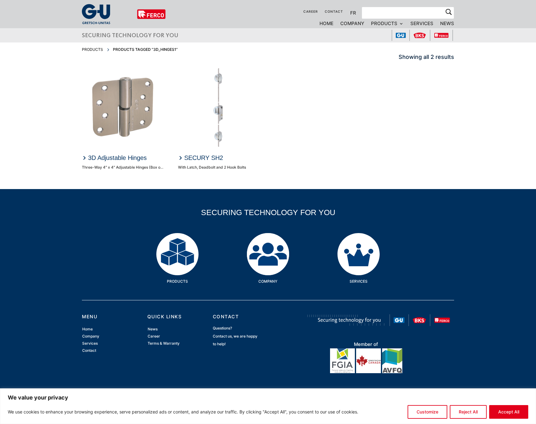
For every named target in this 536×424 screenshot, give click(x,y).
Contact (334, 12)
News (447, 23)
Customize (427, 411)
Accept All (508, 411)
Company (352, 23)
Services (421, 23)
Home (326, 23)
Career (310, 12)
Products (384, 23)
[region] (268, 406)
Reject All (468, 411)
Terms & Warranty (164, 343)
